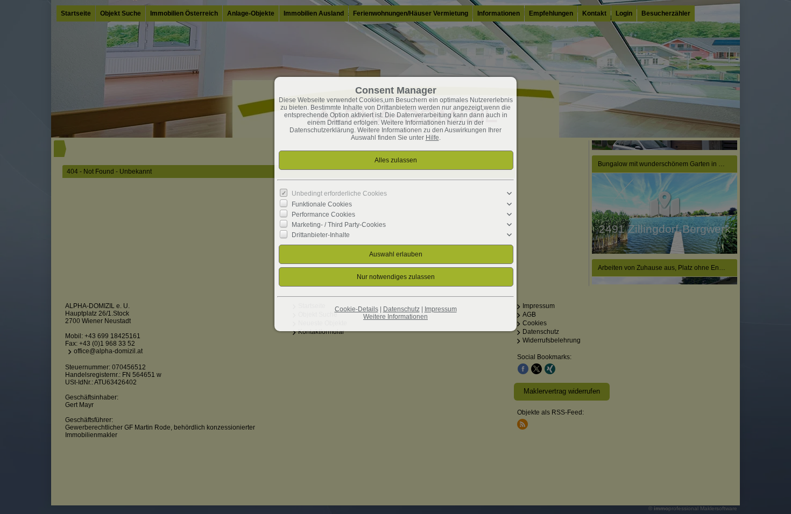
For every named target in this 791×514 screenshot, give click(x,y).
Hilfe (432, 137)
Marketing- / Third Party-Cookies (339, 225)
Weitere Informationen (395, 316)
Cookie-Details (356, 309)
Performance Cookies (323, 214)
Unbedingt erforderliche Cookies (339, 193)
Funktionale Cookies (322, 204)
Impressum (441, 309)
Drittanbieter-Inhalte (321, 235)
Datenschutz (401, 309)
